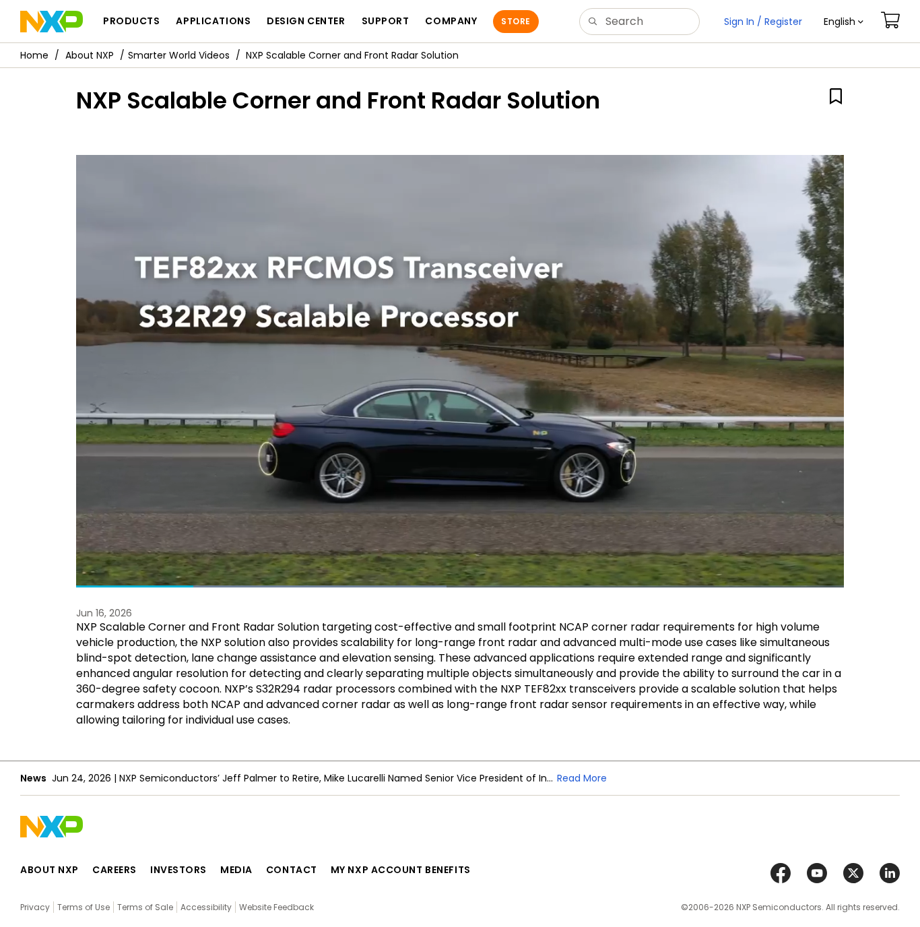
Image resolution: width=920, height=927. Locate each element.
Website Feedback (276, 907)
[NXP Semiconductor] (51, 21)
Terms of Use (83, 907)
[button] (843, 21)
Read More (582, 778)
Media (236, 869)
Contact (291, 869)
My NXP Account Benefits (401, 869)
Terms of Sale (145, 907)
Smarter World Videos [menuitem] (179, 55)
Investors (178, 869)
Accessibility (206, 907)
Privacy (35, 907)
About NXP (89, 55)
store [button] (515, 21)
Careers (114, 869)
